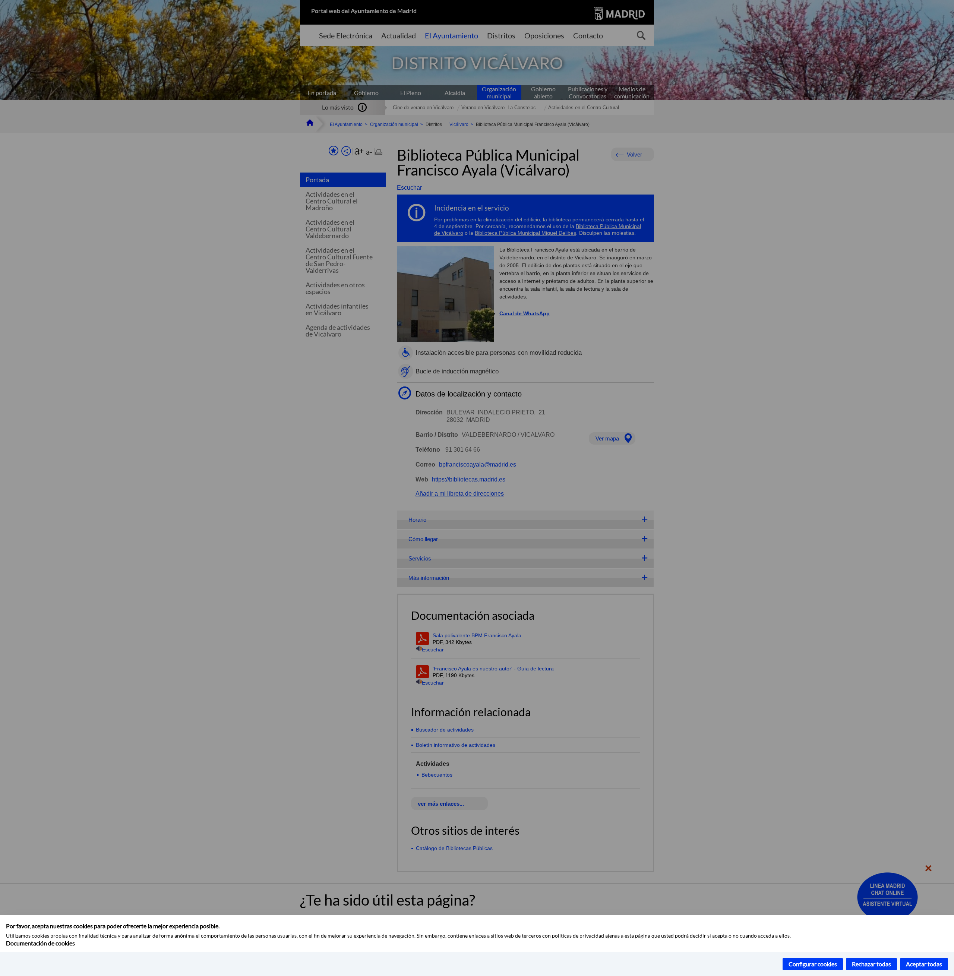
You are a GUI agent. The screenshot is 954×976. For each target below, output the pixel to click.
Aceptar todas (924, 963)
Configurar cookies (813, 963)
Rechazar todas (871, 963)
